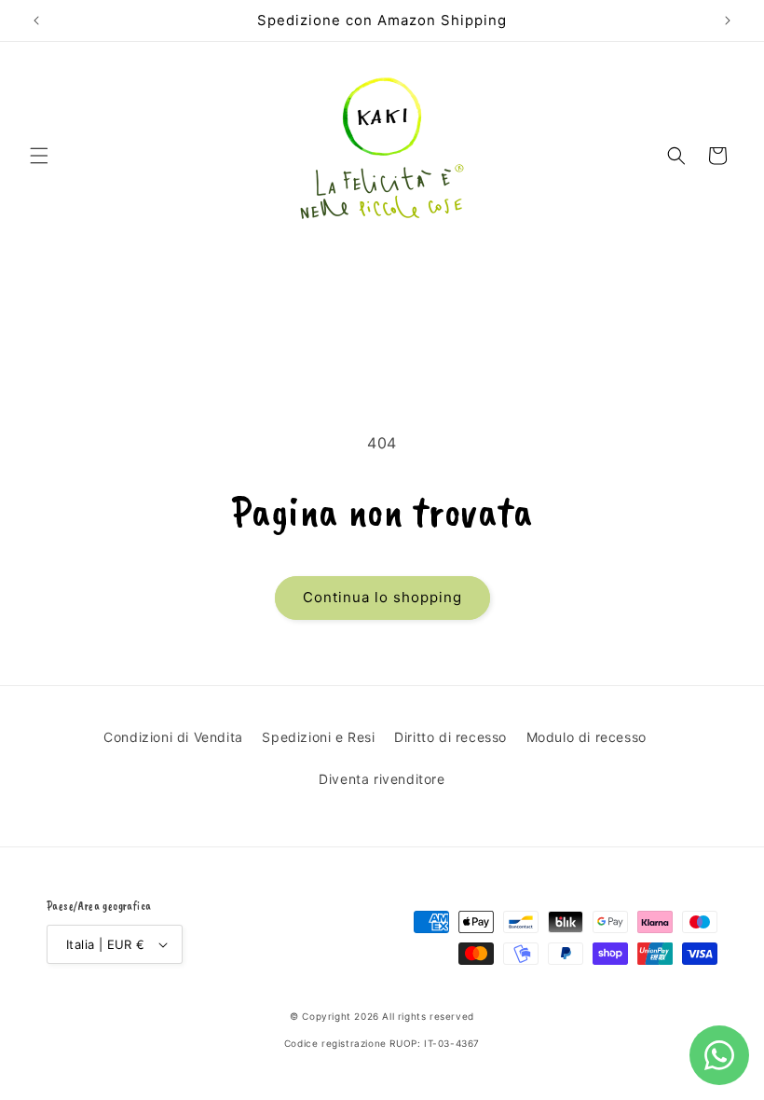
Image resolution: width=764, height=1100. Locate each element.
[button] (39, 155)
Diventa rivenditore (381, 779)
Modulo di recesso (586, 737)
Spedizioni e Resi (318, 737)
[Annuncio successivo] (727, 20)
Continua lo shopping (382, 597)
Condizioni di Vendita (173, 737)
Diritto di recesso (450, 737)
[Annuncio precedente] (36, 20)
